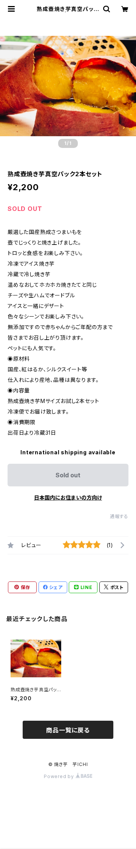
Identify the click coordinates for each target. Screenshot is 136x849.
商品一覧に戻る (68, 730)
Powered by (60, 776)
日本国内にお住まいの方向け (68, 497)
